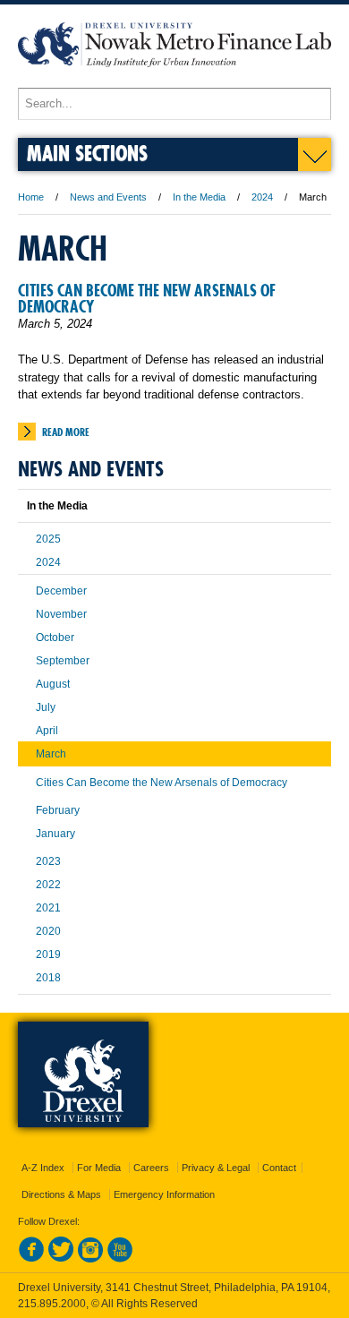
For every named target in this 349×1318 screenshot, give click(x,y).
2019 (48, 954)
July (45, 707)
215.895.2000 (52, 1303)
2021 (48, 908)
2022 (48, 884)
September (62, 661)
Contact (279, 1167)
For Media (99, 1167)
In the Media (199, 197)
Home (31, 197)
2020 (48, 931)
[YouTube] (119, 1259)
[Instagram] (90, 1259)
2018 (48, 977)
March (51, 754)
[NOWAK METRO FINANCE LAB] (174, 79)
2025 (48, 539)
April (47, 730)
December (61, 591)
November (61, 614)
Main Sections (87, 153)
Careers (151, 1167)
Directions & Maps (61, 1194)
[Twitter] (60, 1259)
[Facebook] (31, 1259)
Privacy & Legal (216, 1167)
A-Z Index (42, 1167)
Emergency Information (164, 1194)
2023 (48, 861)
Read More (65, 432)
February (58, 810)
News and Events (108, 197)
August (53, 684)
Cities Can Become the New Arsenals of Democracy (147, 298)
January (55, 833)
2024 (262, 197)
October (55, 637)
